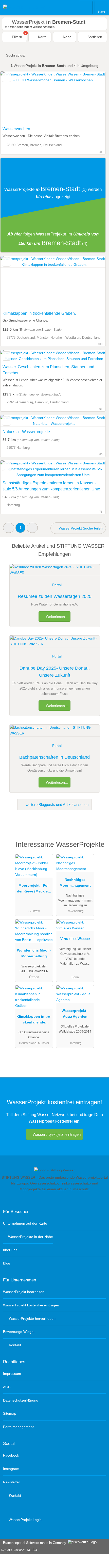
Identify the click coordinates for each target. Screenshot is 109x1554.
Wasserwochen (16, 129)
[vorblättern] (92, 97)
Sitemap (9, 1413)
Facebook (11, 1455)
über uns (10, 1250)
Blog (6, 1263)
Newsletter (11, 1482)
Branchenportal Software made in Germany (33, 1543)
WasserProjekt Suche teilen (80, 528)
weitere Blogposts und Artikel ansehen (56, 804)
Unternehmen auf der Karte (25, 1223)
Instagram (11, 1469)
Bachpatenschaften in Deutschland (54, 757)
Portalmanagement (18, 1427)
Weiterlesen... (56, 617)
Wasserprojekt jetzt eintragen (57, 1134)
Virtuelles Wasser (75, 939)
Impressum (12, 1374)
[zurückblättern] (13, 97)
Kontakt (14, 1345)
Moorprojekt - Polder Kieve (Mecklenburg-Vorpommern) (34, 889)
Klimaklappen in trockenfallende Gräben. (39, 313)
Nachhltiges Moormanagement (75, 882)
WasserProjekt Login (25, 1520)
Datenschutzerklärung (20, 1400)
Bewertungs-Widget (18, 1332)
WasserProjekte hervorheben (32, 1318)
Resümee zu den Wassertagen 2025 (55, 596)
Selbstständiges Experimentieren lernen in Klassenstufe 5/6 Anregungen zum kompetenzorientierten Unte (51, 486)
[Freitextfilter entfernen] (86, 7)
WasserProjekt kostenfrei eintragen (31, 1305)
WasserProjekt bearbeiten (23, 1292)
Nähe (66, 37)
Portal (57, 585)
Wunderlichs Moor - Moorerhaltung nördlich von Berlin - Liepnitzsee (34, 954)
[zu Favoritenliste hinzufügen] (6, 77)
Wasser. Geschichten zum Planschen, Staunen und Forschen (48, 370)
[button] (8, 528)
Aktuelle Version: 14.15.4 (19, 1550)
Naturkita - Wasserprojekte (26, 432)
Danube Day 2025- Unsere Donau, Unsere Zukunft (55, 672)
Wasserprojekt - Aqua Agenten (75, 1013)
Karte (42, 37)
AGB (6, 1387)
